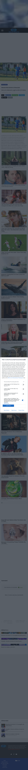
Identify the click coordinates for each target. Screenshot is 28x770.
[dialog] (14, 385)
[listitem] (14, 381)
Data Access (14, 410)
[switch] (23, 384)
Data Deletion (6, 410)
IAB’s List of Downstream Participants (15, 377)
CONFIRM (8, 405)
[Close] (25, 360)
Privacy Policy (21, 410)
